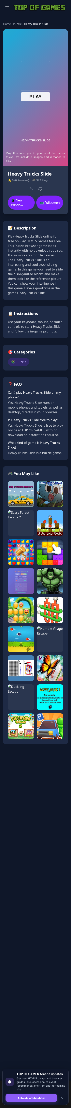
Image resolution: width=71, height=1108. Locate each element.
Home (7, 24)
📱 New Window (17, 202)
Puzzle (17, 24)
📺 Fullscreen (50, 202)
